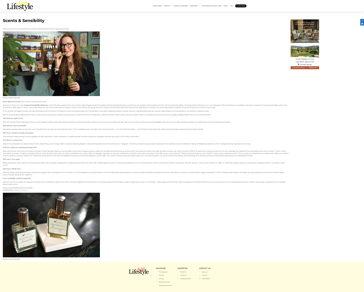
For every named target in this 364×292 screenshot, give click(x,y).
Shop (226, 6)
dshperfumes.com (20, 190)
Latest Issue (157, 6)
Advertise (193, 6)
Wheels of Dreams (181, 6)
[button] (231, 5)
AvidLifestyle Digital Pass (211, 6)
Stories (167, 6)
